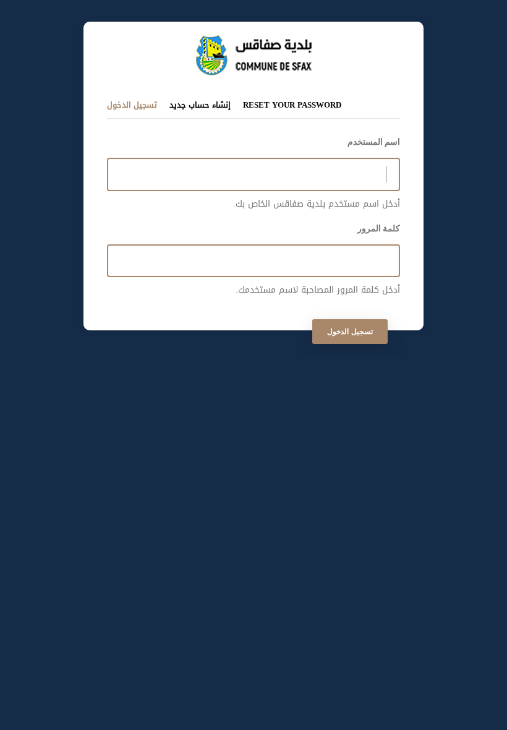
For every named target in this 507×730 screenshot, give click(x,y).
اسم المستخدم (373, 141)
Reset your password (292, 105)
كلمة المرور (378, 228)
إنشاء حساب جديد (200, 105)
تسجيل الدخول (132, 105)
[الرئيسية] (253, 40)
